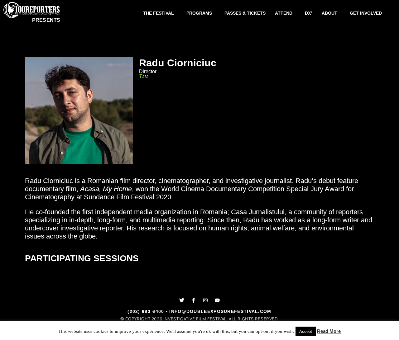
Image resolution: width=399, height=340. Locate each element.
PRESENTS (46, 20)
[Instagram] (205, 300)
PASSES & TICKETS (245, 13)
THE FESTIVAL (158, 13)
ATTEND (283, 13)
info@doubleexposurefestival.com (220, 311)
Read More (329, 331)
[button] (160, 13)
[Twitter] (181, 300)
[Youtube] (217, 300)
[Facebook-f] (193, 300)
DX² (308, 13)
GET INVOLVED (366, 13)
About (329, 13)
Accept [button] (305, 331)
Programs (199, 13)
